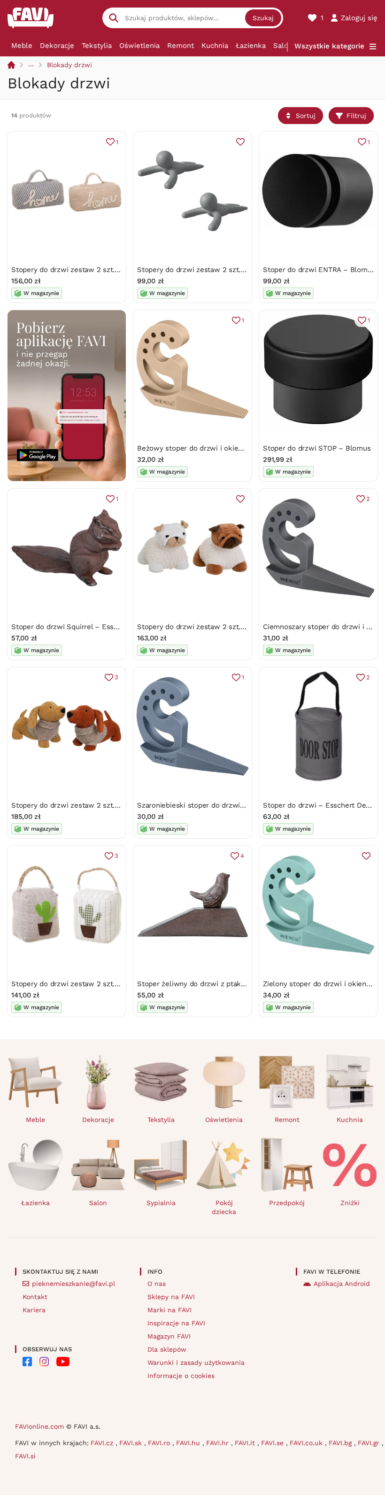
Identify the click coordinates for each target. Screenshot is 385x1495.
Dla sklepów (166, 1349)
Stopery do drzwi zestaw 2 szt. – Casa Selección (92, 984)
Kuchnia (214, 45)
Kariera (34, 1310)
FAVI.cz (103, 1443)
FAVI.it (246, 1443)
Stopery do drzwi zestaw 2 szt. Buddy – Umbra (215, 269)
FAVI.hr (218, 1443)
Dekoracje (57, 45)
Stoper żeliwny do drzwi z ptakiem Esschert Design (223, 984)
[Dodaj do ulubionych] (240, 141)
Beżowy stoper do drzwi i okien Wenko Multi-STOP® (225, 448)
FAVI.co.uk (307, 1443)
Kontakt (35, 1296)
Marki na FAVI (169, 1310)
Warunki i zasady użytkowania (196, 1362)
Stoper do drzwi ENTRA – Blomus (319, 269)
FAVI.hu (189, 1443)
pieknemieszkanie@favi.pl (73, 1283)
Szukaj (263, 18)
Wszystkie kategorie (329, 46)
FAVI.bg (341, 1443)
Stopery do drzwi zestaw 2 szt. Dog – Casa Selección (226, 627)
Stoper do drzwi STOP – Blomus (316, 448)
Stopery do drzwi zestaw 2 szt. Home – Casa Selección (103, 269)
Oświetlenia (139, 45)
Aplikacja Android (342, 1283)
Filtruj (356, 115)
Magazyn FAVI (169, 1336)
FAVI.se (273, 1443)
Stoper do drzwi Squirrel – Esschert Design (83, 627)
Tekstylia (97, 45)
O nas (156, 1283)
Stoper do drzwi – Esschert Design (321, 805)
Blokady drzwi (69, 65)
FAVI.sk (131, 1443)
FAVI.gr (370, 1443)
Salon (283, 45)
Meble (21, 45)
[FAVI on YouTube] (62, 1361)
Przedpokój (287, 1203)
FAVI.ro (160, 1443)
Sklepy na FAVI (171, 1296)
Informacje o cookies (181, 1375)
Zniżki (350, 1203)
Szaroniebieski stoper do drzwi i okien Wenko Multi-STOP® (236, 805)
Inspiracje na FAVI (176, 1323)
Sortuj (306, 115)
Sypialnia (161, 1203)
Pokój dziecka (224, 1207)
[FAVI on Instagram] (44, 1361)
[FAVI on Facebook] (27, 1361)
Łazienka (251, 45)
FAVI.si (25, 1456)
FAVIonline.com (39, 1426)
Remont (180, 45)
